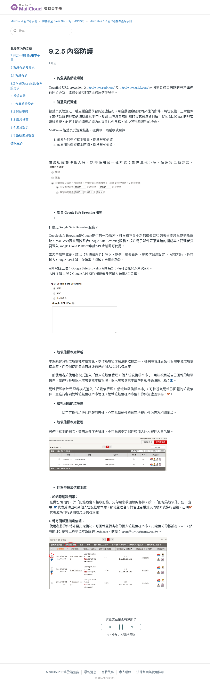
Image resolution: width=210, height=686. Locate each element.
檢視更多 (16, 143)
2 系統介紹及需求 (22, 68)
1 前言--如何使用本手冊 (25, 57)
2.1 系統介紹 (18, 76)
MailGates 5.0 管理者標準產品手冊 (110, 21)
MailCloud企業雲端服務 (62, 672)
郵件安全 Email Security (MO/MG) (63, 21)
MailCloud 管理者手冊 (23, 21)
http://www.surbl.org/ (100, 87)
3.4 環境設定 (19, 127)
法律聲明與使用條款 (150, 672)
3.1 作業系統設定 (22, 104)
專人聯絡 (125, 672)
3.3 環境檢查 (19, 120)
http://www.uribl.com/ (134, 87)
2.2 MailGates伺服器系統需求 (26, 85)
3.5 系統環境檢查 (22, 135)
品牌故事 (108, 672)
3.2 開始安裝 (19, 112)
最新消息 (90, 672)
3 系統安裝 (18, 96)
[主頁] (37, 7)
